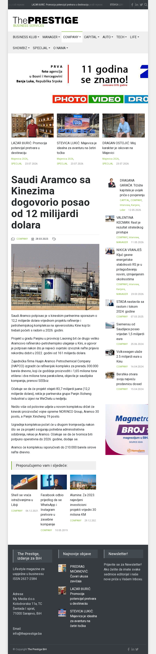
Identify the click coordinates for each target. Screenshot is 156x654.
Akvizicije (75, 510)
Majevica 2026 (19, 158)
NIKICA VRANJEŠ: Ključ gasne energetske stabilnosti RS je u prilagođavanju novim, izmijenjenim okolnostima (130, 264)
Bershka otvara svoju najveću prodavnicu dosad (129, 379)
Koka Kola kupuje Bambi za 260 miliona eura (82, 500)
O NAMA (59, 48)
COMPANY (70, 37)
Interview (125, 205)
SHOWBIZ (20, 48)
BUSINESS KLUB (25, 37)
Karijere (135, 205)
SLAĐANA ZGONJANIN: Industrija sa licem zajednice (123, 145)
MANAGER (49, 37)
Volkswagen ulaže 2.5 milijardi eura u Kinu (129, 356)
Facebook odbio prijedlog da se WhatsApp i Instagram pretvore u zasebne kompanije (22, 509)
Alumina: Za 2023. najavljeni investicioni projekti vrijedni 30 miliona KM (54, 504)
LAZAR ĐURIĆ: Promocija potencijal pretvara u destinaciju (62, 4)
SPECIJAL (40, 48)
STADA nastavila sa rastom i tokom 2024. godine (130, 306)
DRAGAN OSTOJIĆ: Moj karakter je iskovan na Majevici (73, 148)
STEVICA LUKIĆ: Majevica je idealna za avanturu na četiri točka (31, 148)
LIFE (133, 37)
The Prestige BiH (37, 649)
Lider (122, 210)
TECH (120, 37)
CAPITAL (90, 37)
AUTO (107, 37)
